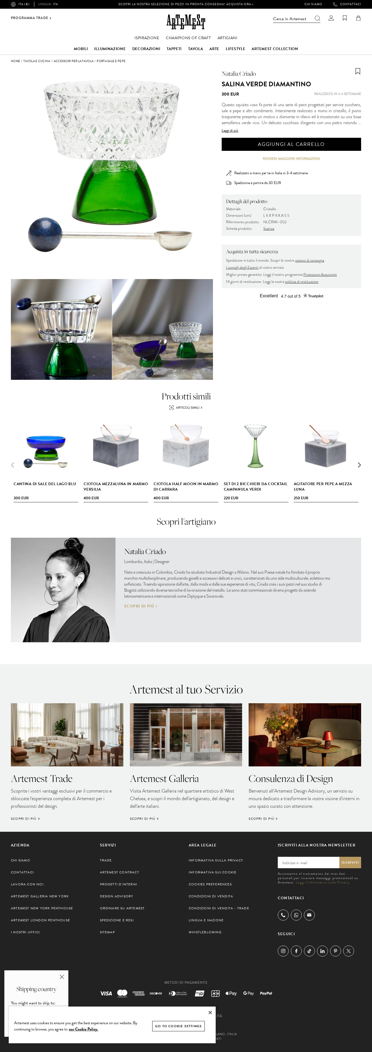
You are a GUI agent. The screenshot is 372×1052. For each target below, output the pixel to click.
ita (48, 4)
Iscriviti (350, 862)
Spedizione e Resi (117, 920)
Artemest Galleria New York (40, 896)
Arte (214, 49)
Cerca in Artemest (289, 19)
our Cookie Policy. (83, 1029)
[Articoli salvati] (344, 18)
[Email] (309, 915)
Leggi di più (230, 130)
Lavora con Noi (27, 884)
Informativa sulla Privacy (216, 860)
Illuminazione (110, 49)
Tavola (195, 49)
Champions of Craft (188, 38)
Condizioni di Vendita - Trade (219, 908)
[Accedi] (331, 18)
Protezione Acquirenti (320, 274)
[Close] (210, 1012)
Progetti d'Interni (118, 884)
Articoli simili (187, 407)
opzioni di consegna (309, 260)
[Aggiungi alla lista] (358, 71)
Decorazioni (146, 49)
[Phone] (283, 915)
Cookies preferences (210, 884)
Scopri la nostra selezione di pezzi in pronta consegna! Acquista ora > (186, 4)
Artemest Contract (119, 872)
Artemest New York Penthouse (42, 908)
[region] (112, 1024)
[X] (348, 951)
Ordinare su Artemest (122, 908)
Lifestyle (235, 49)
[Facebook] (296, 951)
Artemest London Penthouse (40, 920)
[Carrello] (358, 18)
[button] (359, 465)
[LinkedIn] (322, 951)
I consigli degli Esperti (242, 267)
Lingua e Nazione (206, 920)
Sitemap (107, 932)
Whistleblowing (205, 932)
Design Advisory (116, 896)
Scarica (268, 228)
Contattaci (350, 4)
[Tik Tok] (309, 951)
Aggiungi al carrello (291, 144)
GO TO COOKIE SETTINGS (178, 1026)
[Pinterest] (335, 951)
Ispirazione (147, 38)
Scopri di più (139, 606)
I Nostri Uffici (25, 932)
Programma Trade (29, 18)
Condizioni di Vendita (211, 896)
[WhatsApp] (296, 915)
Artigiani (227, 38)
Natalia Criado (239, 73)
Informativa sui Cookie (212, 872)
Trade (106, 860)
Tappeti (174, 49)
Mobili (81, 49)
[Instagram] (283, 951)
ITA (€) (24, 4)
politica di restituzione (301, 281)
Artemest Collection (275, 49)
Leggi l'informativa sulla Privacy (323, 882)
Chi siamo (313, 4)
